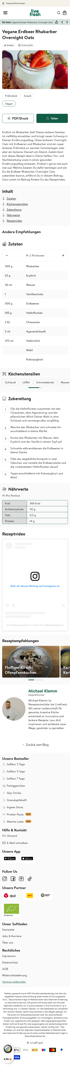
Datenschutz (10, 962)
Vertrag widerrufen (14, 982)
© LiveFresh (35, 1043)
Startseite (8, 929)
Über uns (7, 942)
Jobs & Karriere (11, 936)
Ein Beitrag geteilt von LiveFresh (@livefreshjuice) (35, 625)
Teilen (54, 118)
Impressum (9, 956)
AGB (5, 969)
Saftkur (48, 156)
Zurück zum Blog (37, 744)
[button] (5, 13)
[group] (31, 662)
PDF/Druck (20, 118)
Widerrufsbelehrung (14, 975)
